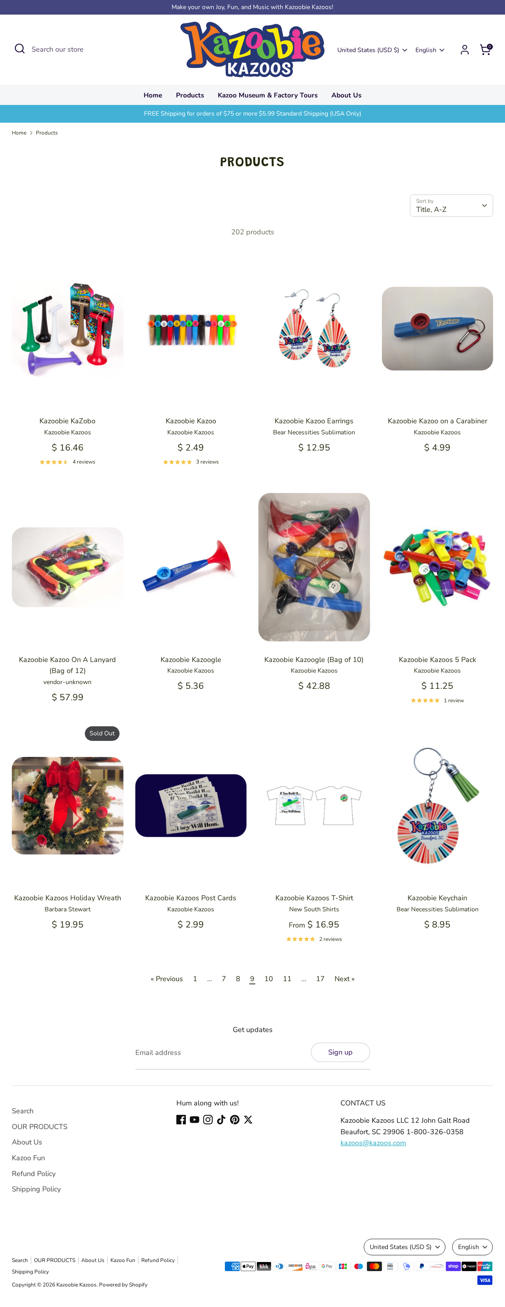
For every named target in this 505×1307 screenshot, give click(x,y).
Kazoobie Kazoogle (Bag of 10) (314, 659)
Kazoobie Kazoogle (191, 659)
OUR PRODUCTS (39, 1126)
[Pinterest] (234, 1119)
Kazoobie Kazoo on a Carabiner (437, 421)
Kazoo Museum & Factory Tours (268, 95)
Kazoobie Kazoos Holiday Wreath (67, 898)
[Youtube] (194, 1119)
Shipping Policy (36, 1189)
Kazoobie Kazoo (191, 421)
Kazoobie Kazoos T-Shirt (314, 898)
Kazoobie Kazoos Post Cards (190, 898)
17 (320, 979)
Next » (345, 979)
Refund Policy (34, 1173)
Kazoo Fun (28, 1158)
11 (287, 979)
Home (153, 95)
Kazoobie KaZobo (67, 421)
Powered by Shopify (123, 1284)
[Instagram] (208, 1119)
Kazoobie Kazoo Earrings (314, 421)
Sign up (340, 1052)
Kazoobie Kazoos (76, 1284)
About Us (346, 95)
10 (268, 979)
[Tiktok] (221, 1119)
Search (23, 1111)
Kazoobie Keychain (437, 898)
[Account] (465, 50)
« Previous (167, 979)
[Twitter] (248, 1119)
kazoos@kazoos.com (373, 1143)
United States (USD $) (368, 50)
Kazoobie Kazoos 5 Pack (437, 659)
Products (190, 95)
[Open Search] (20, 48)
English (425, 50)
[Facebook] (181, 1119)
